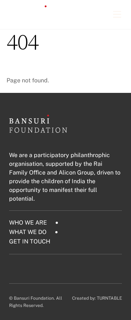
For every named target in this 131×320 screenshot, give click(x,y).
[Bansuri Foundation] (36, 20)
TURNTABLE (109, 298)
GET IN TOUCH (29, 241)
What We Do (28, 232)
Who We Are (28, 222)
